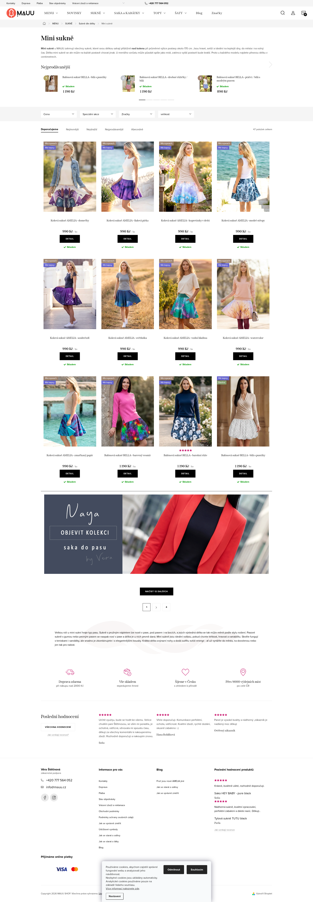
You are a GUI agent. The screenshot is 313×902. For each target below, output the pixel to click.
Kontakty (11, 3)
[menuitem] (51, 13)
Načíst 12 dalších (156, 591)
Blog (101, 847)
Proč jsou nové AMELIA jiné (170, 781)
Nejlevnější (72, 129)
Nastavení (115, 896)
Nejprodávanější (114, 129)
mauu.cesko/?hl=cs (54, 797)
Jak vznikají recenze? (58, 735)
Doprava (26, 3)
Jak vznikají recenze (224, 829)
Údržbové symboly (108, 829)
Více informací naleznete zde (122, 888)
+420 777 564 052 (59, 780)
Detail (70, 238)
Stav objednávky (57, 3)
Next (270, 64)
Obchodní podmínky (109, 811)
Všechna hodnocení (58, 727)
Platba (40, 3)
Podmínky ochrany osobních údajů (116, 817)
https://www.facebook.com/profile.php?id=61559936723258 (45, 797)
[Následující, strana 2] (156, 607)
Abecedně (137, 129)
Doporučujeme (49, 129)
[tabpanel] (79, 84)
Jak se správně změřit (110, 823)
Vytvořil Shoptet (264, 893)
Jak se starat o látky (109, 841)
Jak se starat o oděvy (109, 835)
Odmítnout (174, 869)
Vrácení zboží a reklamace (85, 3)
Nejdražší (92, 129)
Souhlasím (197, 869)
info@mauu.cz (56, 787)
